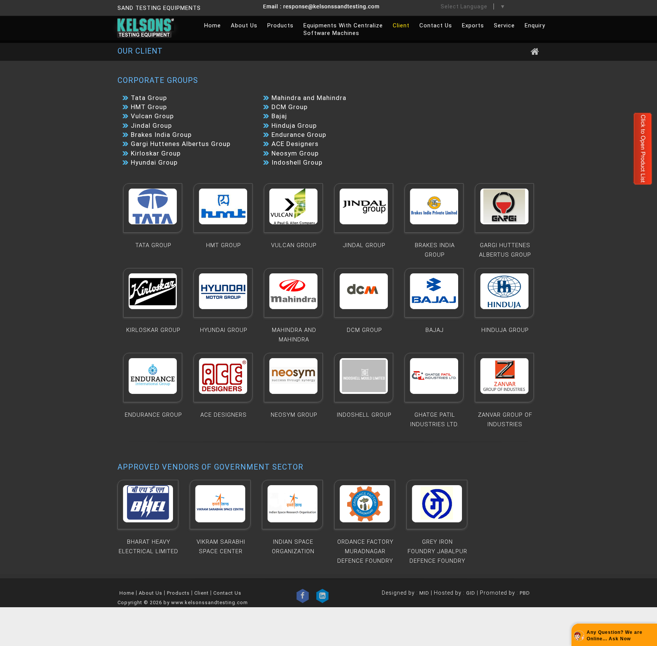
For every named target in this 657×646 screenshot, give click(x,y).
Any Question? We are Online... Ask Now (615, 635)
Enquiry (535, 25)
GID (470, 593)
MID (423, 593)
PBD (525, 593)
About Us (244, 25)
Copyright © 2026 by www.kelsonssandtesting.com (182, 602)
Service (504, 25)
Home (212, 25)
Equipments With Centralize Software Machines (343, 29)
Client (401, 25)
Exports (473, 25)
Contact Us (435, 25)
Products (280, 25)
